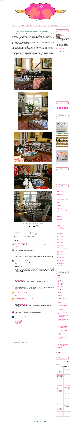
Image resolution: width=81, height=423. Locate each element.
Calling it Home (59, 200)
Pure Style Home (60, 242)
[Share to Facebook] (32, 236)
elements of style (60, 213)
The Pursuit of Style (60, 263)
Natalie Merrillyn (60, 236)
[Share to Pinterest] (33, 236)
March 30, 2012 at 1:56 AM (34, 310)
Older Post (52, 343)
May (59, 292)
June (59, 290)
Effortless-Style (59, 211)
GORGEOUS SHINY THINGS (61, 217)
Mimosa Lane (59, 234)
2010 (58, 352)
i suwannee (59, 220)
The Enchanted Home (60, 255)
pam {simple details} (18, 260)
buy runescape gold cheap (19, 320)
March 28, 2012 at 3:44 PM (22, 292)
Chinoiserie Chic (59, 203)
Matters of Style (60, 233)
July (59, 289)
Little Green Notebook (60, 228)
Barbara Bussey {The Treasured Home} (22, 310)
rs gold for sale (17, 323)
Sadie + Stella (19, 236)
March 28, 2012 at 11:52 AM (21, 280)
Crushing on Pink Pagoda (62, 298)
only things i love (60, 239)
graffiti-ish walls (60, 309)
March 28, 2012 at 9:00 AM (22, 243)
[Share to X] (31, 236)
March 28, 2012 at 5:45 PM (29, 298)
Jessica (16, 292)
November (60, 283)
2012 (58, 280)
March (59, 295)
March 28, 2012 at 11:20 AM (24, 266)
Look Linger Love (59, 230)
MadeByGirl (59, 231)
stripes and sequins (60, 251)
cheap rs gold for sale (18, 321)
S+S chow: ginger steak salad (63, 329)
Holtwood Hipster (60, 219)
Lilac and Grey (59, 227)
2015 (58, 275)
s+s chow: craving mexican (62, 296)
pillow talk (59, 313)
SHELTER (58, 247)
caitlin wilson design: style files (62, 199)
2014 (58, 277)
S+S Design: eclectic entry (62, 330)
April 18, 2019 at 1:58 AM (22, 316)
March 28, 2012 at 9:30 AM (25, 249)
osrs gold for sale (18, 322)
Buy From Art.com (59, 373)
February (59, 347)
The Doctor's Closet (60, 254)
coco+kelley (59, 205)
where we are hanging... (62, 322)
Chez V (58, 202)
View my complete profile (61, 48)
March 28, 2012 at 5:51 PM (24, 304)
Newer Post (14, 343)
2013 (58, 278)
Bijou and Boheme (60, 197)
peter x (16, 316)
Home (33, 343)
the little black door (60, 257)
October (59, 284)
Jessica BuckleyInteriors (19, 298)
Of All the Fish (59, 237)
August (59, 287)
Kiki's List (58, 222)
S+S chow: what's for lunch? (63, 340)
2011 (58, 350)
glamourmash (59, 216)
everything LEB (59, 214)
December (60, 281)
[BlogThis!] (29, 236)
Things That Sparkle (60, 265)
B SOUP (58, 196)
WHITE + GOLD (59, 266)
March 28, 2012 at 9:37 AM (27, 260)
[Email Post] (27, 236)
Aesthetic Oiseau (60, 191)
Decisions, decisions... (62, 302)
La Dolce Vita (59, 225)
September (60, 286)
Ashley (16, 243)
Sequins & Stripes (60, 245)
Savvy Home (59, 244)
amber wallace (17, 249)
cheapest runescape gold (19, 319)
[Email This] (28, 236)
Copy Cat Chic (59, 208)
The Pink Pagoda (60, 262)
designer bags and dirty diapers (62, 210)
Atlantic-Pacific (59, 194)
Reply (16, 246)
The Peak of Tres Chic (60, 260)
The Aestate (59, 252)
